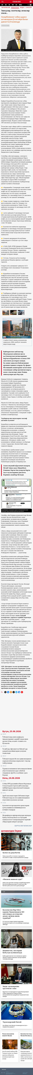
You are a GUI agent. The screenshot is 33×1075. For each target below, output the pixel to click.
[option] (5, 312)
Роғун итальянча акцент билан (8, 1034)
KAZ (2, 5)
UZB (16, 5)
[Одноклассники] (11, 692)
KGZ (6, 5)
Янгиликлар (6, 7)
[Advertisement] (16, 712)
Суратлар (28, 7)
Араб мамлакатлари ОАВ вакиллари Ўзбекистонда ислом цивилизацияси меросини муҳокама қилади (15, 798)
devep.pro (24, 1073)
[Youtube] (22, 692)
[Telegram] (16, 692)
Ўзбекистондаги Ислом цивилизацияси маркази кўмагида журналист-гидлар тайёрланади (16, 761)
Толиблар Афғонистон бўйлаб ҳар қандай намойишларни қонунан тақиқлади (14, 751)
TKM (13, 5)
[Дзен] (14, 692)
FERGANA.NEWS (17, 2)
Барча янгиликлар (23, 826)
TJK (9, 5)
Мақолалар (15, 7)
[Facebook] (19, 692)
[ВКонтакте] (8, 692)
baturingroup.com (9, 1073)
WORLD (20, 5)
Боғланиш (4, 1069)
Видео (22, 7)
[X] (5, 692)
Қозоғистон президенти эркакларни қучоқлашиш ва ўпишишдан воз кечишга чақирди (15, 808)
